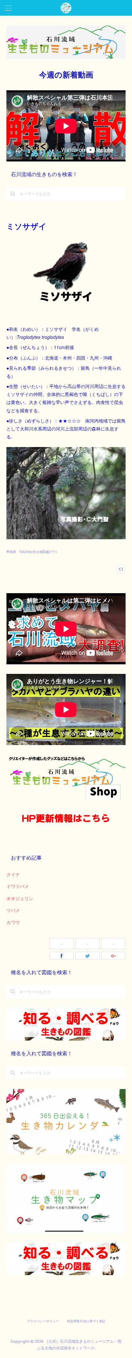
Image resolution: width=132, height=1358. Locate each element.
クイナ (13, 874)
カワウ (13, 922)
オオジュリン (19, 898)
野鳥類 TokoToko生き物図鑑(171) (31, 551)
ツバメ (13, 910)
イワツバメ (17, 886)
